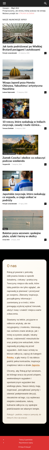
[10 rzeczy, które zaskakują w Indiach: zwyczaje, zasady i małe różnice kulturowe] (24, 109)
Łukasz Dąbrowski (9, 92)
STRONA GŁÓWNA (26, 13)
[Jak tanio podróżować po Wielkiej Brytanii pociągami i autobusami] (24, 33)
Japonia (5, 78)
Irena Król (6, 240)
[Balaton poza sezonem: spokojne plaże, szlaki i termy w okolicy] (24, 220)
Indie (4, 117)
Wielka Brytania (8, 42)
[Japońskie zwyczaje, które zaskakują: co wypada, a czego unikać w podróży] (24, 181)
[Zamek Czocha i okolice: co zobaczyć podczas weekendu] (24, 145)
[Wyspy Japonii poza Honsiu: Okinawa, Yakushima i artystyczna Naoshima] (24, 69)
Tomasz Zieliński (8, 128)
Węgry (5, 229)
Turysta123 (6, 164)
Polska (10, 357)
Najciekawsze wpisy (26, 443)
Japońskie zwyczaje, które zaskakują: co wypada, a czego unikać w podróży (24, 197)
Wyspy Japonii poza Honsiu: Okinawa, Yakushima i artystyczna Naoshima (22, 85)
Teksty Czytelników (9, 153)
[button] (4, 3)
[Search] (45, 3)
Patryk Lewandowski (10, 53)
